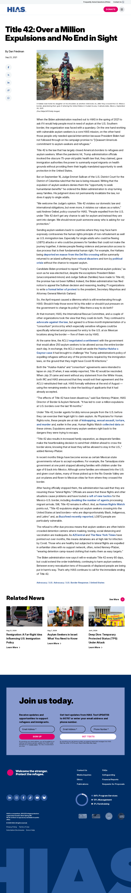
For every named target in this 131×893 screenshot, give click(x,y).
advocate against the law (52, 322)
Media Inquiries (84, 775)
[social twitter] (8, 75)
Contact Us (117, 2)
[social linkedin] (8, 82)
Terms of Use (24, 827)
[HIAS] (27, 772)
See (114, 599)
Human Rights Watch (112, 504)
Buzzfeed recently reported (76, 516)
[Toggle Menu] (122, 9)
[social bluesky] (44, 797)
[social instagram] (16, 797)
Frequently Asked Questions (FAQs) (96, 2)
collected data (111, 424)
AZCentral (79, 535)
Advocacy (42, 582)
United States (97, 582)
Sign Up (37, 736)
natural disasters (88, 258)
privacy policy (33, 744)
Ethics (80, 779)
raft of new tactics (100, 496)
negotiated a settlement (84, 340)
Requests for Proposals (113, 784)
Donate (110, 9)
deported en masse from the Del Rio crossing (71, 254)
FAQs (104, 770)
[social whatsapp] (8, 98)
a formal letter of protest (61, 289)
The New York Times (103, 535)
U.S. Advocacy (56, 582)
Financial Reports (110, 779)
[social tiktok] (30, 797)
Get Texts (88, 736)
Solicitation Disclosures (15, 830)
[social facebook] (8, 67)
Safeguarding (108, 775)
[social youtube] (37, 797)
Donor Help (30, 830)
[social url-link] (8, 90)
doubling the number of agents (90, 500)
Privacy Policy (11, 827)
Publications (82, 784)
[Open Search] (123, 2)
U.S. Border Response (77, 582)
